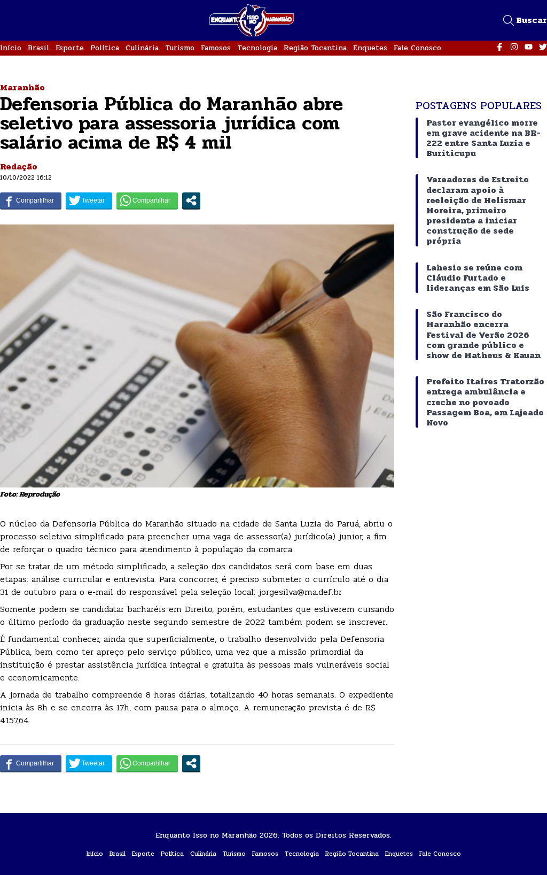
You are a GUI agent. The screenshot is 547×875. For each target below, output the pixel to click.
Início (10, 47)
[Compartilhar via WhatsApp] (147, 200)
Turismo (179, 47)
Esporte (70, 47)
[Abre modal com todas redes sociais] (191, 200)
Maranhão (22, 87)
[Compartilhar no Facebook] (30, 200)
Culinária (142, 47)
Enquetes (370, 47)
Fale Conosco (417, 47)
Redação (18, 166)
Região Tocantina (315, 47)
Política (104, 47)
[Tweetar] (89, 200)
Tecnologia (257, 47)
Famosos (216, 47)
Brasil (38, 47)
